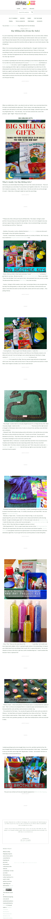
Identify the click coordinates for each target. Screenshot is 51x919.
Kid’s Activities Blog (12, 513)
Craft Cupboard (7, 64)
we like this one (32, 231)
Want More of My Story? (26, 841)
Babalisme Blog (43, 520)
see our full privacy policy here (8, 888)
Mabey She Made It (34, 62)
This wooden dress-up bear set (39, 522)
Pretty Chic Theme (18, 862)
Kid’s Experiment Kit (41, 526)
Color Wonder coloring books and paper (18, 357)
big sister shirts (16, 447)
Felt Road (5, 359)
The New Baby (35, 274)
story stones (29, 644)
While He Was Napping (25, 3)
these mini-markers (43, 350)
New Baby (23, 280)
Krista (4, 905)
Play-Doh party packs (25, 425)
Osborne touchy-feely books (30, 276)
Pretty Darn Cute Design (31, 862)
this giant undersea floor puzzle (19, 237)
